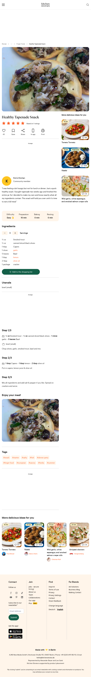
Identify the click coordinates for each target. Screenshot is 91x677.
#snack (6, 457)
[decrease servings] (5, 233)
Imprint (52, 587)
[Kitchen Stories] (45, 5)
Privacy (51, 592)
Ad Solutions (74, 587)
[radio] (4, 123)
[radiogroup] (14, 123)
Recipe (4, 44)
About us (32, 592)
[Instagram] (16, 593)
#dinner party (42, 457)
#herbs (41, 462)
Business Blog (74, 589)
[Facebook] (11, 593)
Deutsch (52, 609)
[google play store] (16, 637)
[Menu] (3, 4)
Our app (32, 600)
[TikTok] (22, 593)
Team (31, 595)
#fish (32, 457)
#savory (32, 462)
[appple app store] (16, 632)
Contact (52, 598)
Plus (32, 603)
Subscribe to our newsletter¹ (15, 604)
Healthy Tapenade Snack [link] (37, 44)
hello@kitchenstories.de (46, 657)
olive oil (16, 261)
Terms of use (54, 589)
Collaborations (34, 597)
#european (21, 462)
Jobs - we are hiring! (34, 588)
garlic (15, 250)
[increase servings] (15, 233)
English (60, 609)
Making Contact (75, 592)
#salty (24, 457)
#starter (15, 457)
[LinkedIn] (22, 597)
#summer (51, 462)
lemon (15, 257)
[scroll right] (89, 535)
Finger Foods (20, 44)
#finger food (8, 462)
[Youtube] (11, 597)
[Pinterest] (16, 597)
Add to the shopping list (22, 272)
